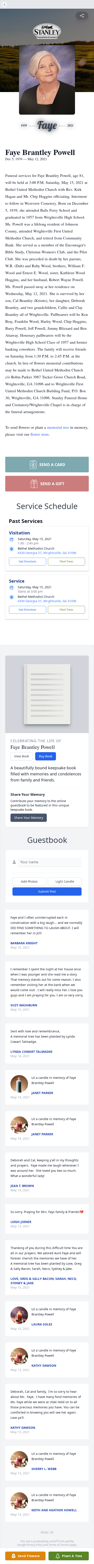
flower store (39, 434)
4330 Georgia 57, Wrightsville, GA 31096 (47, 553)
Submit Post (47, 891)
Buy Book (45, 756)
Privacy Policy (34, 1545)
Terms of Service (59, 1545)
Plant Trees (66, 561)
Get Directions (27, 561)
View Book (21, 756)
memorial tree (58, 427)
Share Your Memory (28, 818)
